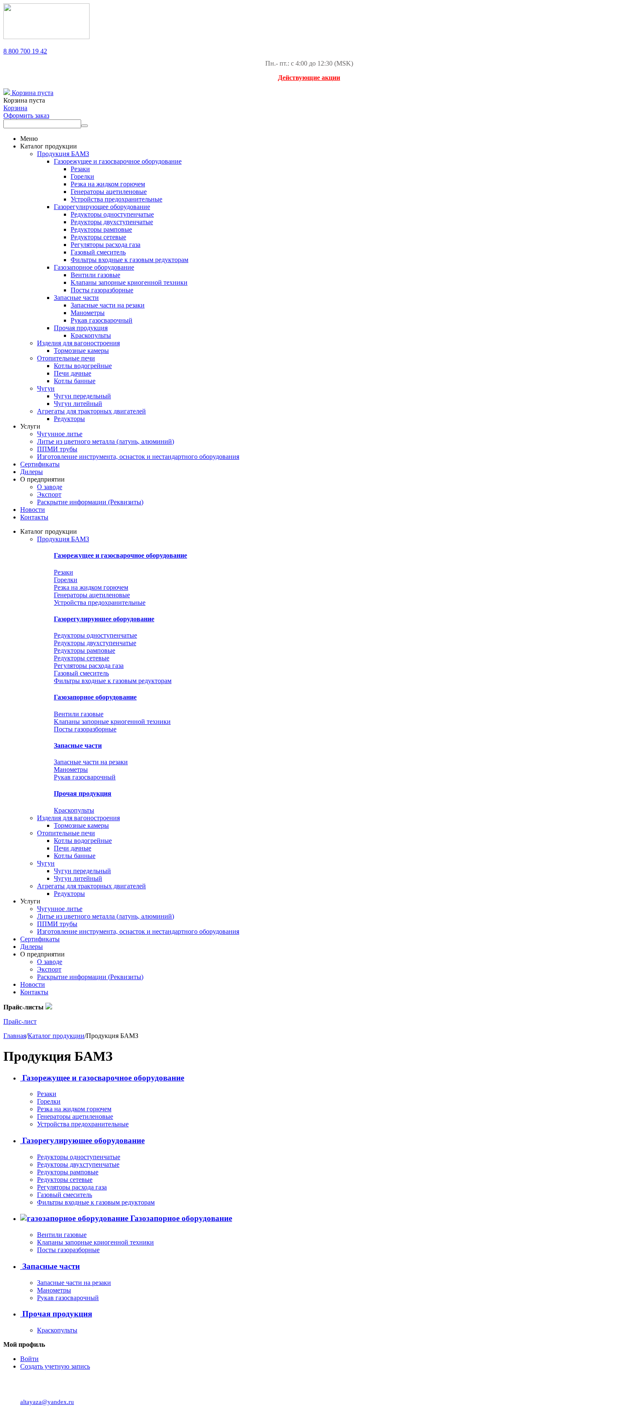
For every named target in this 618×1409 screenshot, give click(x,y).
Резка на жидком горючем (108, 184)
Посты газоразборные (102, 290)
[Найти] (84, 125)
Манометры (88, 312)
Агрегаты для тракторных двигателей (91, 411)
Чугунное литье (59, 433)
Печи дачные (72, 373)
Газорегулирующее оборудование (102, 206)
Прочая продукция (81, 327)
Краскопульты (91, 335)
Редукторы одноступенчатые (112, 214)
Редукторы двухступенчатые (112, 221)
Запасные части (76, 297)
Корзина (15, 107)
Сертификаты (40, 464)
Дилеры (31, 471)
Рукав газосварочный (101, 320)
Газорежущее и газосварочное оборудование (118, 161)
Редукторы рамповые (101, 229)
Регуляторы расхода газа (105, 244)
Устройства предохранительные (116, 199)
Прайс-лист (20, 1021)
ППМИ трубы (57, 449)
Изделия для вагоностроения (78, 343)
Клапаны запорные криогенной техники (129, 282)
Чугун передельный (82, 396)
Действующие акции (309, 77)
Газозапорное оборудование (94, 267)
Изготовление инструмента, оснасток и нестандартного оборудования (138, 456)
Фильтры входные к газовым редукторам (129, 259)
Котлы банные (74, 380)
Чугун (46, 388)
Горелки (82, 176)
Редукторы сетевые (98, 237)
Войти (29, 1358)
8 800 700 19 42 (25, 51)
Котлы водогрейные (83, 365)
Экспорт (49, 494)
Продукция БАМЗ (63, 153)
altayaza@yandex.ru (47, 1401)
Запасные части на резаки (108, 305)
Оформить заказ (26, 115)
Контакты (34, 517)
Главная (14, 1035)
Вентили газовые (95, 274)
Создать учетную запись (55, 1366)
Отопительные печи (66, 358)
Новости (32, 509)
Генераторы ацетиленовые (109, 191)
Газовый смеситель (98, 252)
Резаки (80, 168)
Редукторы (69, 418)
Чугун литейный (78, 403)
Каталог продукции (56, 1035)
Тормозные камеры (81, 350)
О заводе (49, 486)
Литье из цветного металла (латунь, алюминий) (105, 441)
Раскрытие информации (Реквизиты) (90, 502)
